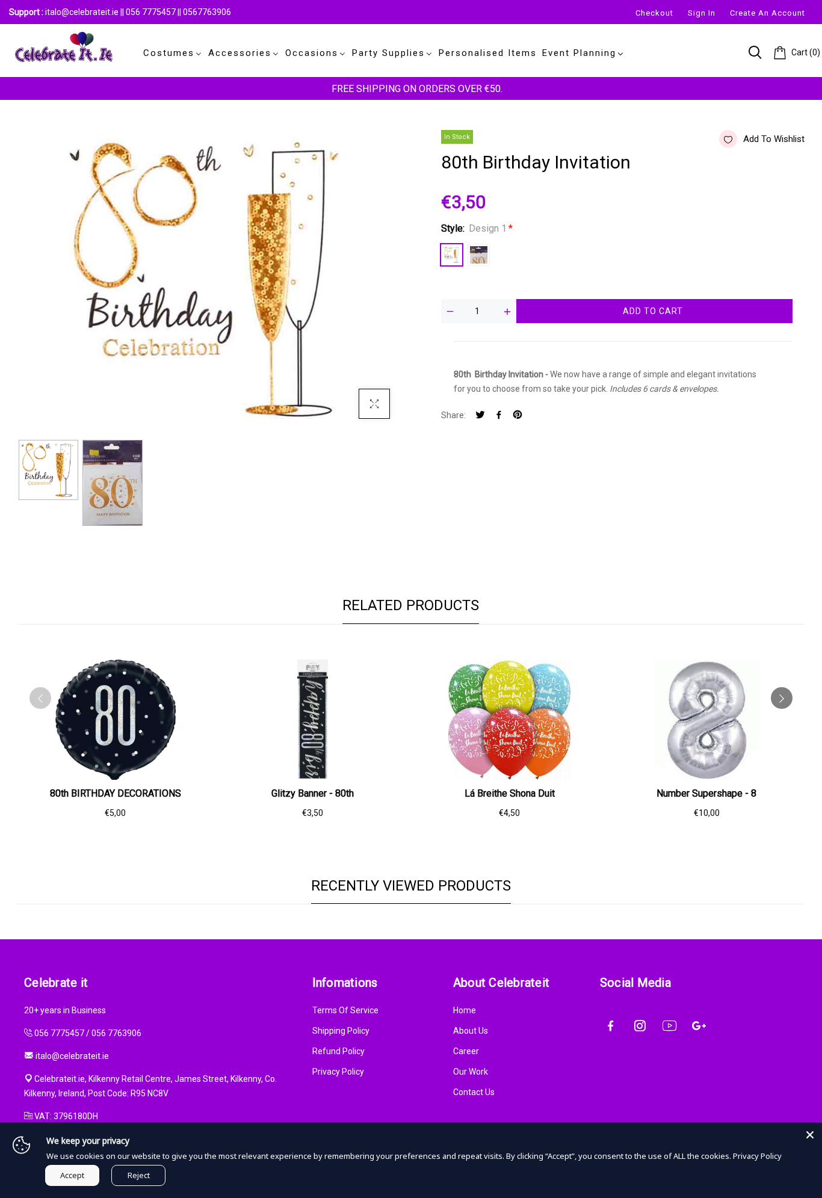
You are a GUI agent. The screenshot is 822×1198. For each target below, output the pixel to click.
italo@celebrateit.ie (82, 12)
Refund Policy (338, 1051)
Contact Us (474, 1092)
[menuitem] (170, 53)
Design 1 (451, 254)
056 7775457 (152, 12)
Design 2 (478, 254)
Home (464, 1010)
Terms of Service (345, 1010)
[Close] (810, 1135)
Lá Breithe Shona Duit (510, 793)
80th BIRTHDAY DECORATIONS (115, 793)
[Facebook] (498, 415)
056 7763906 (116, 1033)
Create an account (767, 12)
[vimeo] (517, 415)
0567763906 (207, 12)
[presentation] (40, 698)
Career (466, 1051)
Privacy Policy (338, 1071)
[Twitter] (480, 415)
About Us (470, 1031)
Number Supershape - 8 (706, 793)
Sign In (701, 12)
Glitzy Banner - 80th (312, 793)
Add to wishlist (774, 139)
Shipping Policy (340, 1031)
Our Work (470, 1071)
